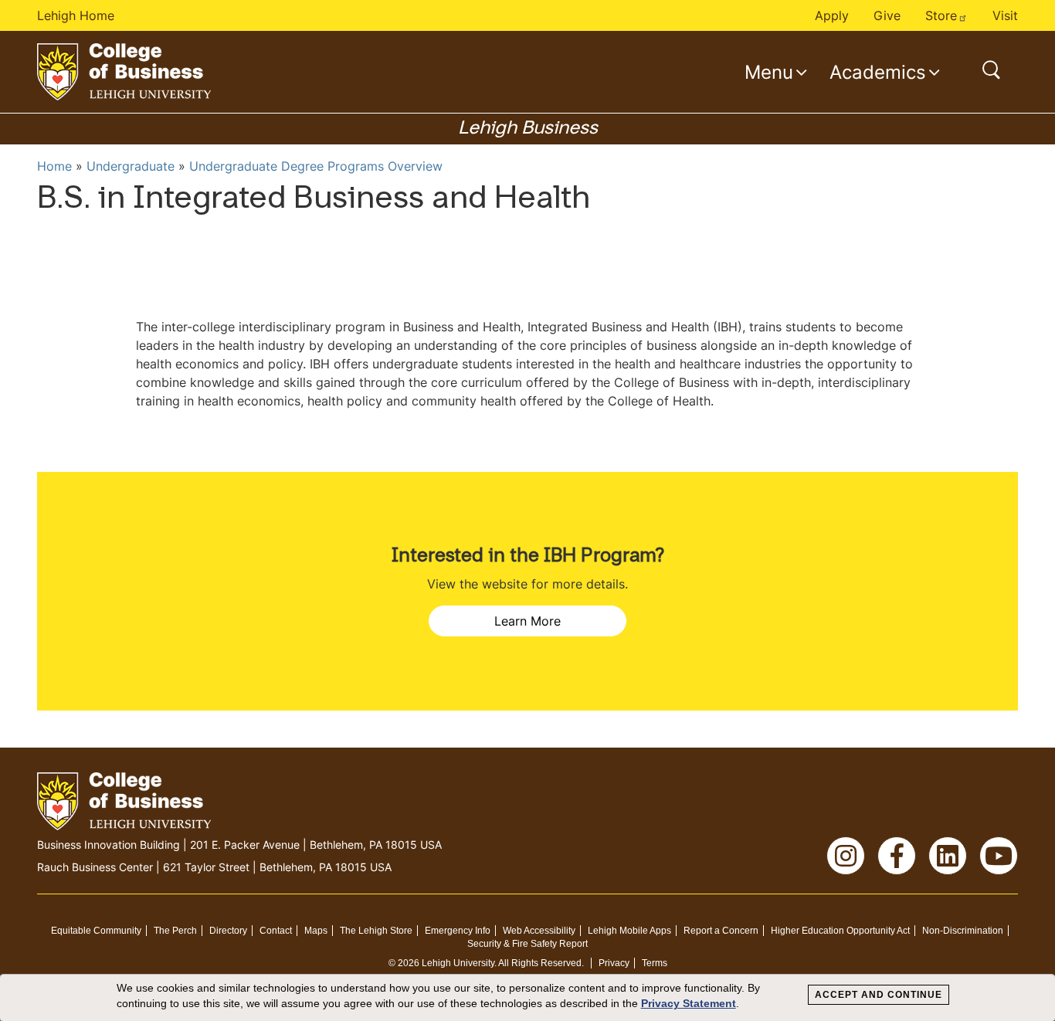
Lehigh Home (75, 15)
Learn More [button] (527, 620)
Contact (276, 930)
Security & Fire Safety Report (527, 943)
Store (941, 15)
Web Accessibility (539, 930)
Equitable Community (96, 930)
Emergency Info (457, 930)
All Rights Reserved (540, 963)
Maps (315, 930)
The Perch (175, 930)
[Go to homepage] (124, 71)
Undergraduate (131, 166)
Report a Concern (721, 930)
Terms (654, 963)
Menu (769, 72)
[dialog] (527, 998)
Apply (832, 15)
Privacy (614, 963)
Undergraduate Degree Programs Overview (316, 166)
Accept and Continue (878, 994)
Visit (1005, 15)
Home (54, 166)
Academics (877, 72)
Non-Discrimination (962, 930)
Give (887, 15)
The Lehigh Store (376, 930)
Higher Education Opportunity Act (840, 930)
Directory (228, 930)
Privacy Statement (688, 1003)
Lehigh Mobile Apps (629, 930)
